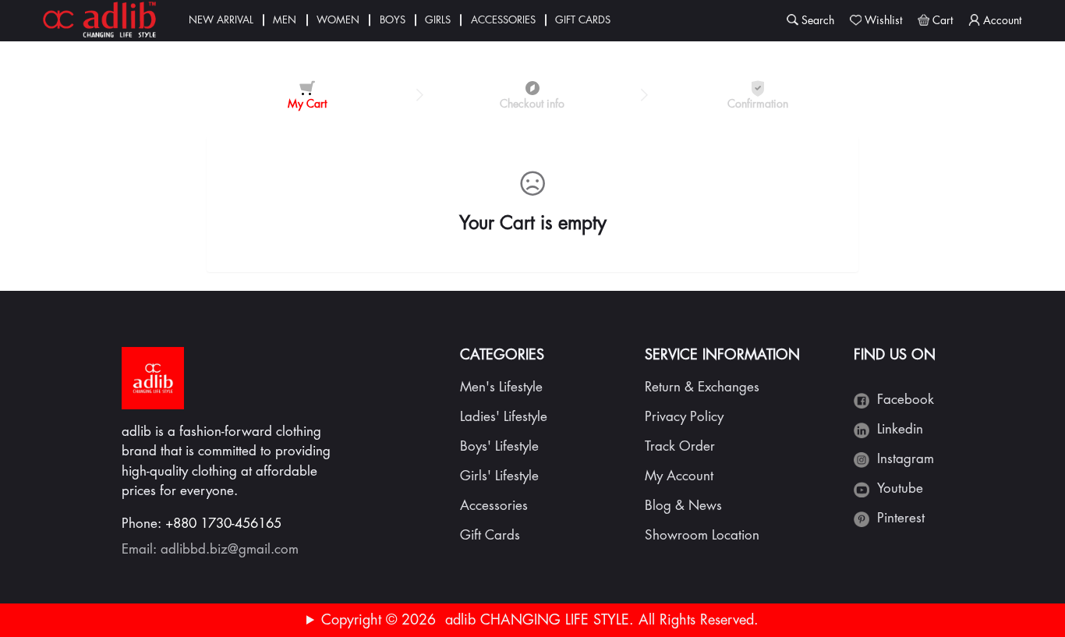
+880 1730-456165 (223, 523)
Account (1002, 20)
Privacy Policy (684, 416)
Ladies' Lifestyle (503, 416)
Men (284, 20)
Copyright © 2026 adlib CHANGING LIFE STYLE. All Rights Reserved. (540, 620)
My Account (679, 476)
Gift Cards (582, 20)
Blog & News (683, 505)
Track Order (680, 446)
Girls (438, 20)
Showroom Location (702, 535)
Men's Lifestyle (501, 387)
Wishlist (883, 20)
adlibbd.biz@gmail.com (230, 549)
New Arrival (221, 20)
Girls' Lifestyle (499, 476)
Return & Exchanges (702, 387)
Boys (392, 20)
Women (338, 20)
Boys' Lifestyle (499, 446)
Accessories (503, 20)
